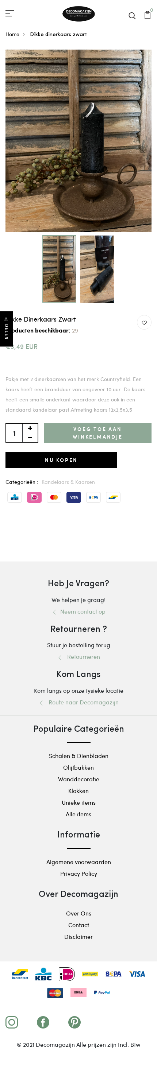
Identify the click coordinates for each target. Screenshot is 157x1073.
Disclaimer (78, 936)
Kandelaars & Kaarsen (68, 481)
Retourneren (81, 656)
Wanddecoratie (78, 779)
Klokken (78, 790)
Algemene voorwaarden (78, 862)
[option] (78, 141)
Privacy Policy (78, 873)
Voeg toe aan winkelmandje (98, 432)
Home (12, 34)
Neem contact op (81, 611)
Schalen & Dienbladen (78, 755)
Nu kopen (61, 460)
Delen (6, 332)
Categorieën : (21, 481)
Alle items (78, 814)
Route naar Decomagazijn (81, 702)
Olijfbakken (78, 767)
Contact (78, 925)
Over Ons (78, 913)
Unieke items (79, 802)
